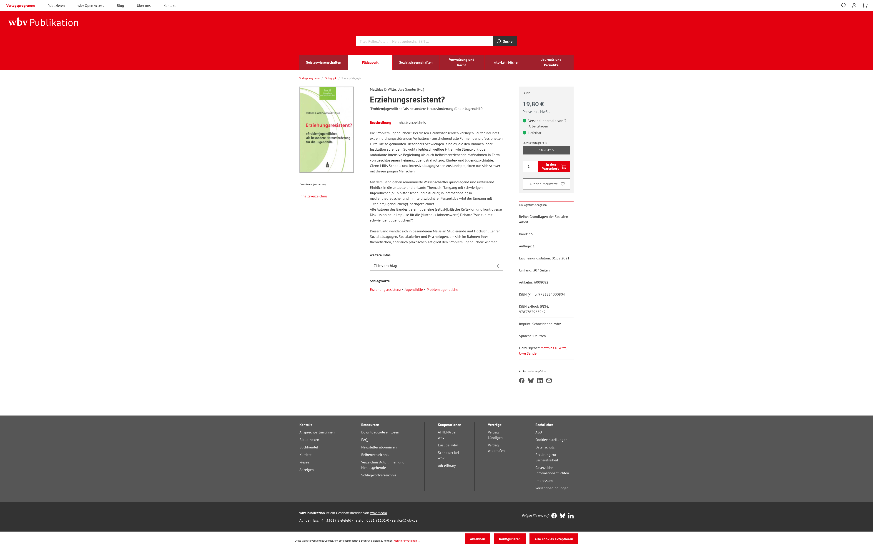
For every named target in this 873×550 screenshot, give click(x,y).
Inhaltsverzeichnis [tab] (412, 122)
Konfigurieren (510, 539)
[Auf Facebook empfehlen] (521, 381)
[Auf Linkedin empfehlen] (540, 381)
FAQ (364, 439)
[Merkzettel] (843, 5)
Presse (304, 462)
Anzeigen (306, 469)
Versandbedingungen (552, 488)
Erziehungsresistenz (385, 289)
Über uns (144, 5)
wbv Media (378, 512)
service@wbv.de (404, 520)
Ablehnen (477, 539)
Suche (507, 41)
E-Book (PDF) (546, 150)
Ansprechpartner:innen (317, 432)
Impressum (544, 480)
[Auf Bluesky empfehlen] (531, 381)
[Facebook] (553, 516)
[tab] (380, 122)
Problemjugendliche (442, 289)
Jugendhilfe (414, 289)
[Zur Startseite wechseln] (43, 21)
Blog (120, 5)
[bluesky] (561, 516)
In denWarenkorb (550, 166)
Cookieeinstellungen (551, 439)
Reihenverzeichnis (375, 454)
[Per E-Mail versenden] (549, 381)
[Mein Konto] (854, 4)
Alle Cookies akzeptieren (553, 539)
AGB (538, 432)
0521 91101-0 (377, 520)
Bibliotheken (309, 439)
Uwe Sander (528, 353)
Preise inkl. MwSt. (536, 111)
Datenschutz (544, 447)
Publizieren (56, 5)
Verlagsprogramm (20, 5)
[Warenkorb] (865, 5)
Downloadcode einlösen (380, 432)
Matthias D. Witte (554, 348)
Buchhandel (308, 447)
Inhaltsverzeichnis (313, 196)
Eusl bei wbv (448, 445)
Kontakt (169, 5)
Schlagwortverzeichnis (378, 475)
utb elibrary (447, 465)
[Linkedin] (570, 516)
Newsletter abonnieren (379, 447)
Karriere (305, 454)
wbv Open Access (91, 5)
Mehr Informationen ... (407, 540)
